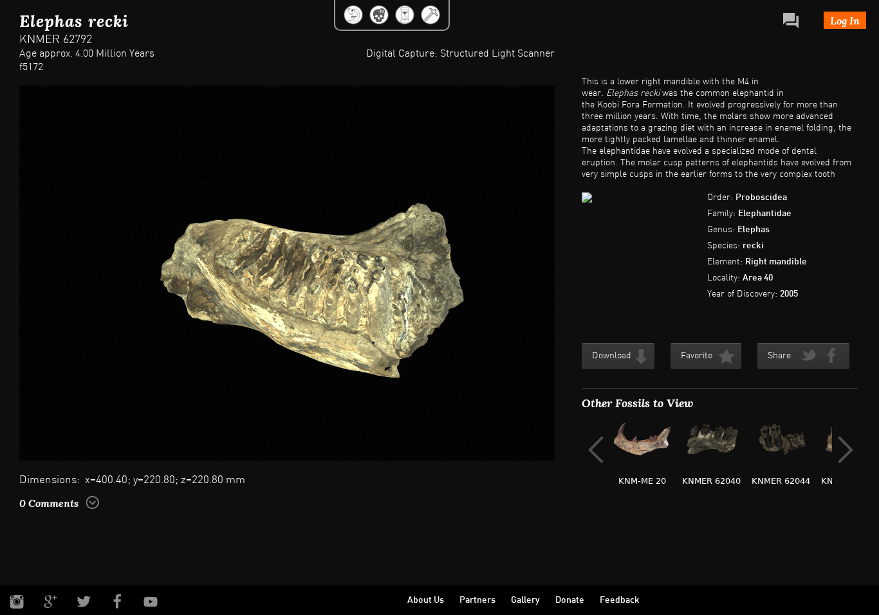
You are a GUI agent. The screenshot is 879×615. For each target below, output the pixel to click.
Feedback (620, 600)
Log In (845, 20)
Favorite (696, 356)
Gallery (525, 600)
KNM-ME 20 (642, 481)
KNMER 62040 (711, 481)
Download (611, 356)
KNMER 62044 (781, 481)
